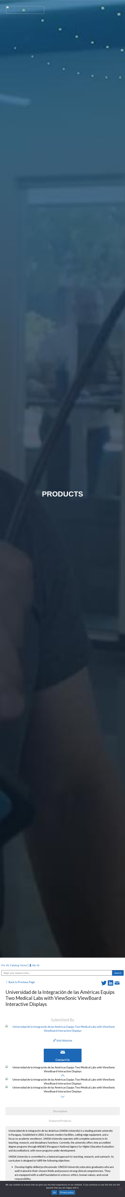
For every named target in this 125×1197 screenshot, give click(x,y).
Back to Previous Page (21, 982)
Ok (54, 1192)
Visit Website (64, 1040)
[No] (120, 1188)
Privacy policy (67, 1192)
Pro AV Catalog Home (14, 965)
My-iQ (35, 965)
